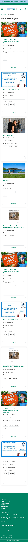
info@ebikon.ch (4, 506)
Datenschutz (4, 537)
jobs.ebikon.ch (4, 527)
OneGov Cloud (4, 535)
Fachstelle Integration (6, 530)
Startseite (3, 14)
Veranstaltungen (11, 14)
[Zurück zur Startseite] (14, 9)
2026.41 (10, 535)
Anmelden (10, 537)
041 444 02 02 (4, 508)
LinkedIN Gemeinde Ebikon (8, 525)
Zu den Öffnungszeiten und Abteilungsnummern (14, 1)
